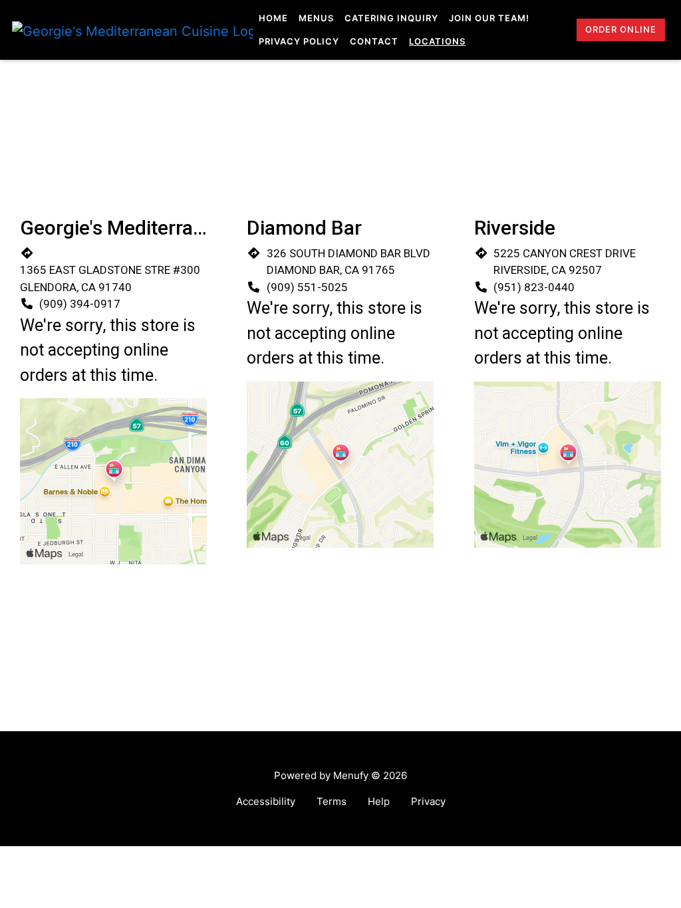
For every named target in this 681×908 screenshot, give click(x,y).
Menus (316, 18)
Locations (437, 41)
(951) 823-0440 (534, 287)
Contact (374, 41)
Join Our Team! (489, 18)
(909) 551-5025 (307, 287)
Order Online (620, 29)
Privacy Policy (299, 41)
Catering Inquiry (391, 18)
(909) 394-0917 (79, 303)
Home (273, 18)
